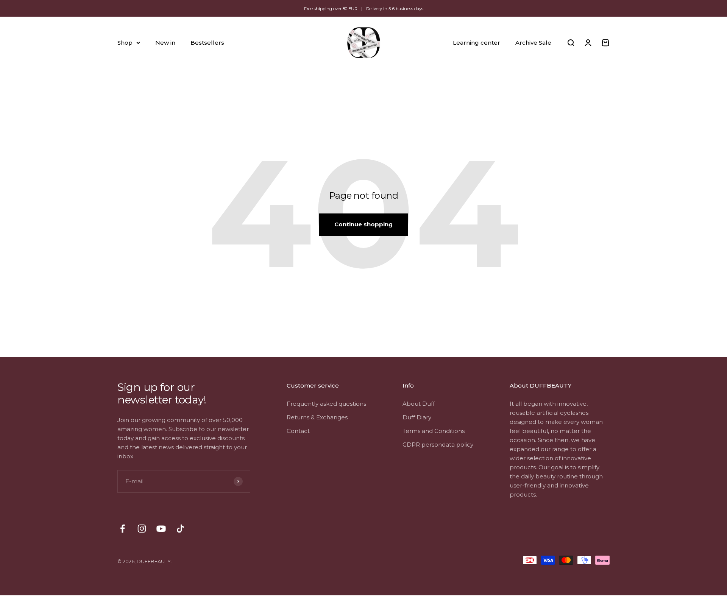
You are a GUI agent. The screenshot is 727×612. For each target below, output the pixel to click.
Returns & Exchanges (317, 417)
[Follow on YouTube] (161, 528)
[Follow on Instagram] (142, 528)
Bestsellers (207, 42)
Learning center (476, 42)
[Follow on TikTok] (180, 528)
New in (165, 42)
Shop (125, 42)
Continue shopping (363, 224)
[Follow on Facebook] (122, 528)
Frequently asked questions (326, 403)
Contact (298, 430)
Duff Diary (417, 417)
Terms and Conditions (434, 430)
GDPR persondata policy (438, 444)
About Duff (419, 403)
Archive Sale (533, 42)
